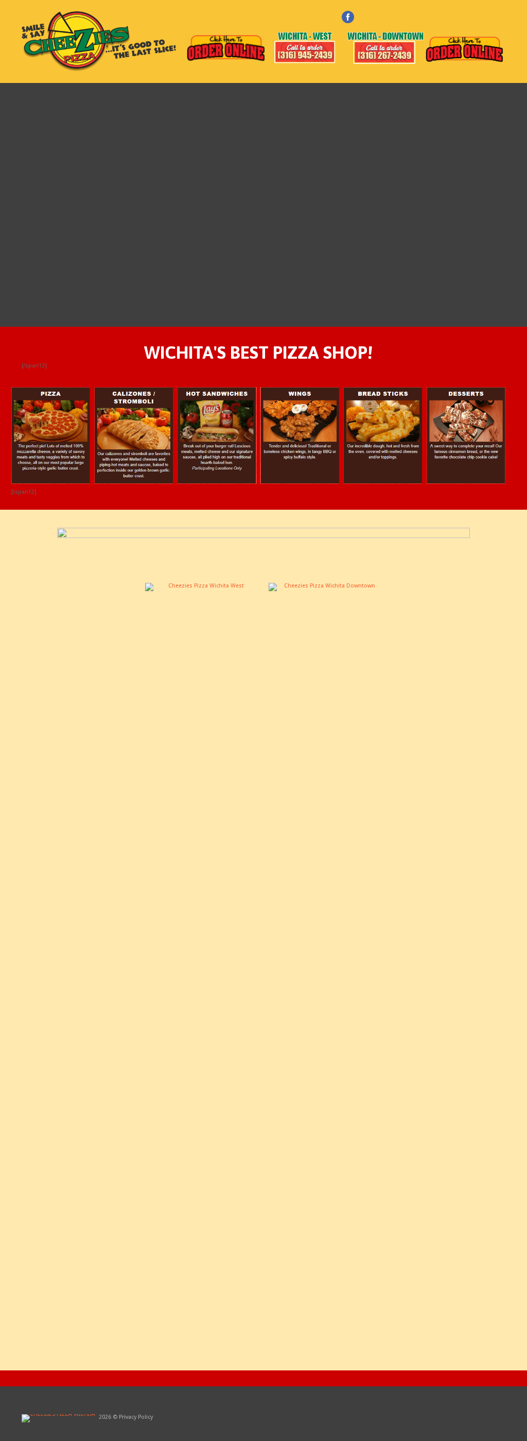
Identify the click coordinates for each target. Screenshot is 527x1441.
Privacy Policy (136, 1417)
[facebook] (348, 17)
